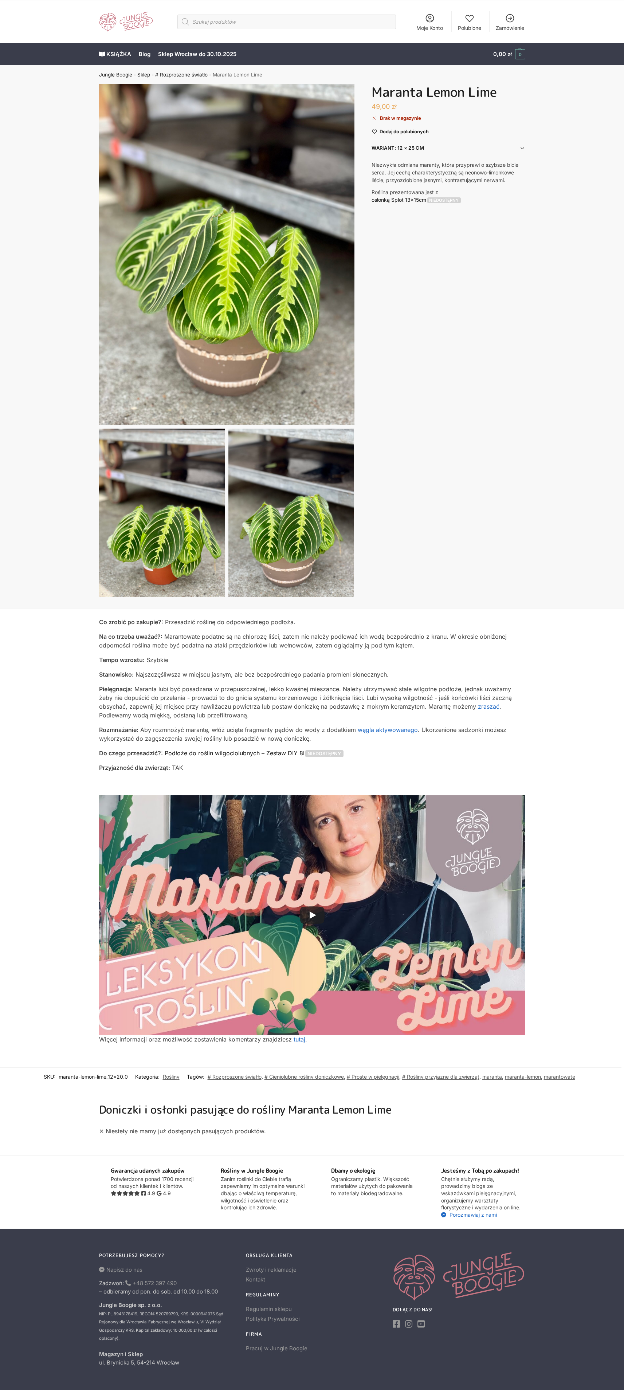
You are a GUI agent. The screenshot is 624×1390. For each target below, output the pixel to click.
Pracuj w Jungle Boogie (276, 1348)
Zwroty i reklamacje (271, 1269)
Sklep (143, 75)
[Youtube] (421, 1324)
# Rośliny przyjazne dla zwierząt (440, 1077)
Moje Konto (429, 28)
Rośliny (171, 1077)
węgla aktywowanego (388, 729)
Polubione (469, 28)
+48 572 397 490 (155, 1283)
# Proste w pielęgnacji (373, 1077)
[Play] (312, 915)
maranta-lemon (523, 1077)
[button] (509, 54)
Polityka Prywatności (273, 1318)
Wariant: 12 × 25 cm (398, 148)
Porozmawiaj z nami (472, 1215)
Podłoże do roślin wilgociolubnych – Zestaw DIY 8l (235, 753)
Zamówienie (510, 28)
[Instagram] (408, 1324)
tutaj (299, 1039)
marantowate (559, 1077)
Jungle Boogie (115, 75)
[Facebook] (396, 1324)
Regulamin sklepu (269, 1309)
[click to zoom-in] (227, 254)
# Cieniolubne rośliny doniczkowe (304, 1077)
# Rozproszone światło (181, 75)
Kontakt (255, 1279)
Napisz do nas (124, 1269)
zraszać (488, 706)
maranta (492, 1077)
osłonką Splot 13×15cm (399, 200)
